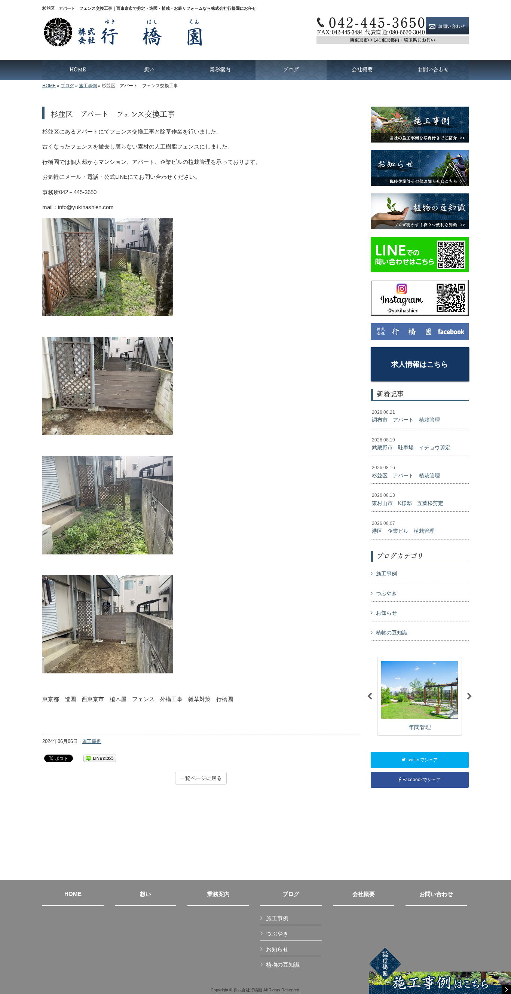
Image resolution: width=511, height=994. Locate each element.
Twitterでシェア (422, 759)
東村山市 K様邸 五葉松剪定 (407, 499)
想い (145, 894)
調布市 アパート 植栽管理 (406, 416)
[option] (419, 696)
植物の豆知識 (391, 633)
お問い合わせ (436, 894)
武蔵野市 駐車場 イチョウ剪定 (411, 444)
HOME (49, 85)
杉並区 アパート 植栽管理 (406, 471)
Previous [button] (369, 696)
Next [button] (469, 696)
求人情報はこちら (419, 364)
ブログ (67, 85)
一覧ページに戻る (201, 778)
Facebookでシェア (421, 779)
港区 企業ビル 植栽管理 (403, 527)
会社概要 (363, 894)
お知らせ (386, 613)
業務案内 (218, 894)
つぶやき (386, 593)
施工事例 (88, 85)
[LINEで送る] (99, 758)
